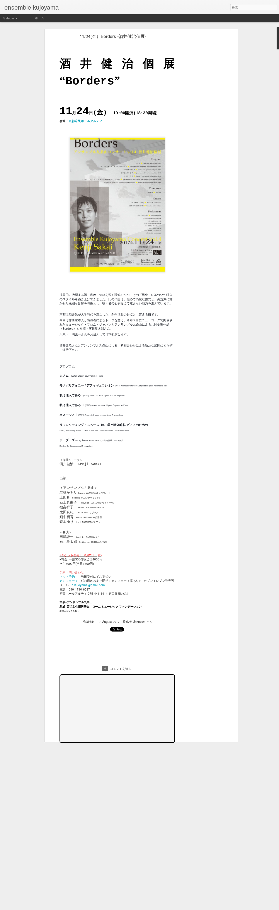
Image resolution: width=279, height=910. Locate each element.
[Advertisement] (199, 103)
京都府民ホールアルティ (85, 121)
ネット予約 (69, 576)
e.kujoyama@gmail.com (88, 585)
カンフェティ (69, 580)
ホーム (39, 18)
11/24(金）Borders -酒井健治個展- (113, 36)
